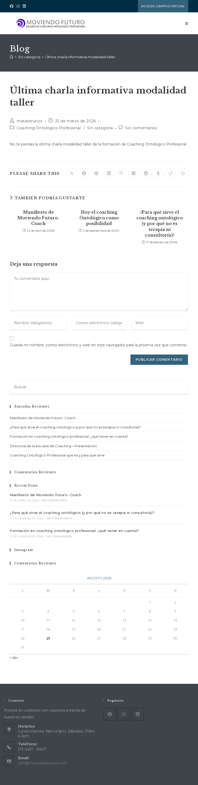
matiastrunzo (30, 121)
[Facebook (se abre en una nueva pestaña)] (12, 6)
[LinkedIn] (137, 714)
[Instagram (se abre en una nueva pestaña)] (18, 6)
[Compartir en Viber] (121, 173)
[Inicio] (11, 57)
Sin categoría (100, 128)
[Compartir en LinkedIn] (109, 173)
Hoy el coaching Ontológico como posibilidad (99, 218)
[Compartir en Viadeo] (171, 173)
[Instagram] (124, 714)
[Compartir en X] (72, 173)
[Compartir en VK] (133, 173)
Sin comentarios (141, 128)
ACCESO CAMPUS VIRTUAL (163, 6)
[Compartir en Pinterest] (96, 173)
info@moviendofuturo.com (42, 763)
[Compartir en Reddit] (146, 173)
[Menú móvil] (186, 23)
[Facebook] (110, 714)
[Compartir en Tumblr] (158, 173)
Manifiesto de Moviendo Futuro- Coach (38, 218)
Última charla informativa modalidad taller (80, 57)
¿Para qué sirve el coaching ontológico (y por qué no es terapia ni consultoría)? (159, 224)
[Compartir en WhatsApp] (183, 173)
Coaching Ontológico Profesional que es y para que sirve (57, 455)
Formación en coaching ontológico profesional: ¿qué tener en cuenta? (69, 436)
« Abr (14, 657)
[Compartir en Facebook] (84, 173)
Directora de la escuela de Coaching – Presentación (53, 446)
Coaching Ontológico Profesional (49, 128)
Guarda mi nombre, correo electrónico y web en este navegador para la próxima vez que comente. (98, 345)
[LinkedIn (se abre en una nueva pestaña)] (24, 6)
